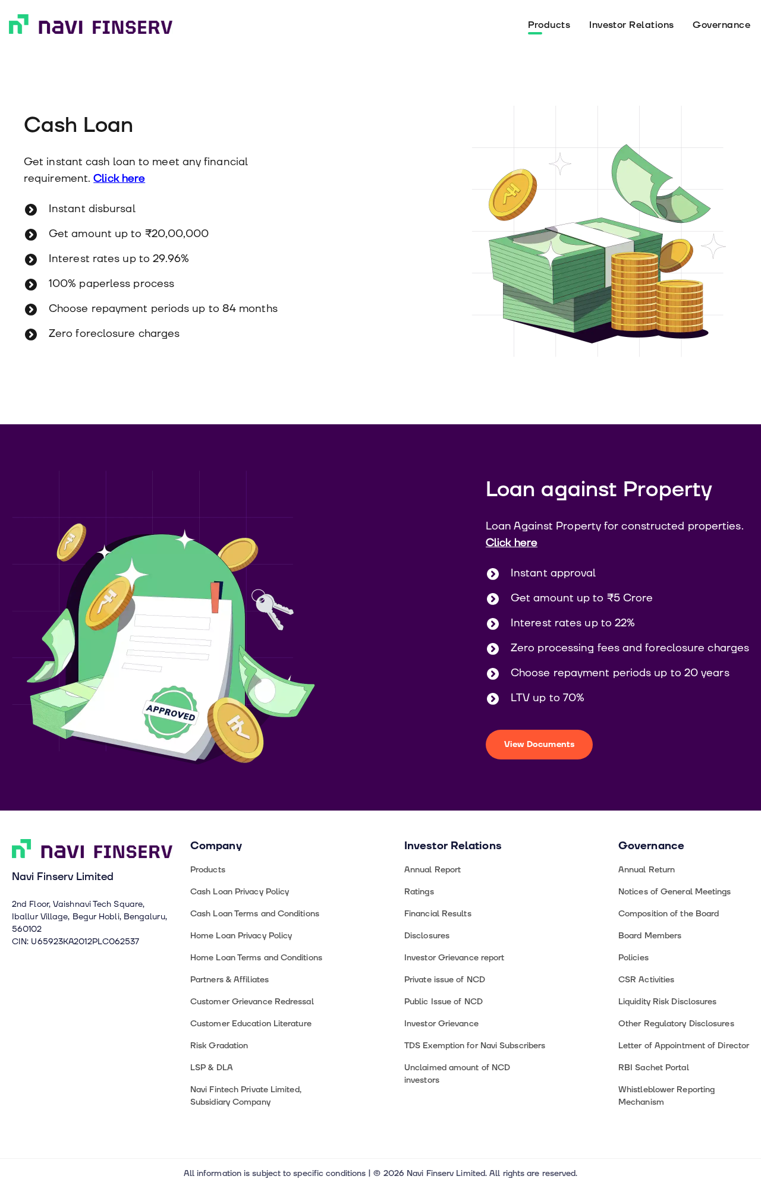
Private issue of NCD (444, 979)
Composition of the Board (668, 913)
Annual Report (432, 869)
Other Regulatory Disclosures (676, 1023)
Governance (721, 24)
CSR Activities (646, 979)
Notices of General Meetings (674, 891)
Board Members (649, 935)
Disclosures (426, 935)
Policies (633, 957)
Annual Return (646, 869)
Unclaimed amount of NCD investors (457, 1074)
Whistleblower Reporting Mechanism (666, 1096)
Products (549, 24)
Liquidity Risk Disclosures (667, 1001)
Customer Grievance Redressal (252, 1001)
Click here (119, 178)
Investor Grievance (441, 1023)
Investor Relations (631, 24)
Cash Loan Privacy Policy (239, 891)
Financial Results (437, 913)
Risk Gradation (219, 1045)
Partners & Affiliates (229, 979)
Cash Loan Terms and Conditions (254, 913)
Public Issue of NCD (443, 1001)
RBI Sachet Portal (653, 1067)
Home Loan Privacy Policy (241, 935)
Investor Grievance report (454, 957)
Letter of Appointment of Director (683, 1045)
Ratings (419, 891)
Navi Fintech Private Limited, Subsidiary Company (245, 1096)
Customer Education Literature (251, 1023)
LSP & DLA (211, 1067)
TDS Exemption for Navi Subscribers (474, 1045)
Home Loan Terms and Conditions (256, 957)
